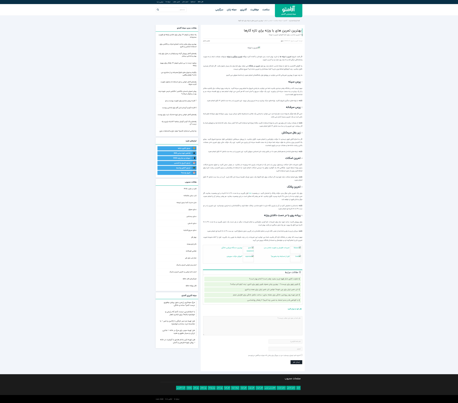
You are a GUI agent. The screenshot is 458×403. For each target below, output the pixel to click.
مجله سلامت (278, 21)
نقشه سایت (159, 399)
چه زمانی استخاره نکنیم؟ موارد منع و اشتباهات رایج (178, 131)
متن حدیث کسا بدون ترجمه (186, 202)
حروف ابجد (235, 388)
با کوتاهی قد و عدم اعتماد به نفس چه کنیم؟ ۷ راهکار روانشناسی (272, 300)
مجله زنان (232, 9)
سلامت (266, 9)
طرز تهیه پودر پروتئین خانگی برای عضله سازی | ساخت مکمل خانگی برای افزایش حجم (265, 295)
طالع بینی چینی (270, 388)
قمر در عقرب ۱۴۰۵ (190, 189)
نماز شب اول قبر (190, 258)
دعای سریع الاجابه (190, 230)
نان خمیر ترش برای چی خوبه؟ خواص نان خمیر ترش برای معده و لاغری (271, 289)
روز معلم (203, 388)
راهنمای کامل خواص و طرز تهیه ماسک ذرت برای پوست (177, 115)
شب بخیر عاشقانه (190, 196)
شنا (250, 193)
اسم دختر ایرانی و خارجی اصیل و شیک (182, 272)
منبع (282, 41)
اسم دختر (185, 2)
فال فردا (227, 388)
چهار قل (193, 237)
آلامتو (285, 21)
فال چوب (251, 388)
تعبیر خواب (176, 2)
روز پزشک (211, 388)
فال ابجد (243, 388)
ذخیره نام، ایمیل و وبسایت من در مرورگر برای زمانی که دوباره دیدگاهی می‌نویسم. (274, 355)
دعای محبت (281, 388)
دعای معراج (192, 209)
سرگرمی (219, 9)
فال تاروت (259, 388)
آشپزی (243, 9)
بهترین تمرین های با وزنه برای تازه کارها (272, 30)
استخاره (193, 2)
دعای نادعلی (192, 223)
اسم (298, 388)
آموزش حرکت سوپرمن (234, 256)
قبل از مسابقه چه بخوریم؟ (280, 256)
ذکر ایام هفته (191, 244)
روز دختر (219, 388)
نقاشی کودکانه (191, 251)
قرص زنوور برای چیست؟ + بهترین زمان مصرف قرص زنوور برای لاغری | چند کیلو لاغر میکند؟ (264, 284)
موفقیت (254, 9)
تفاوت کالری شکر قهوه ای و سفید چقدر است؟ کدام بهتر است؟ (273, 279)
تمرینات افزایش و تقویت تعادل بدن (276, 248)
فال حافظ (200, 2)
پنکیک (189, 388)
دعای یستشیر (191, 216)
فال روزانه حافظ (191, 286)
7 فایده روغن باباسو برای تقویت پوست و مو (180, 101)
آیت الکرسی (181, 388)
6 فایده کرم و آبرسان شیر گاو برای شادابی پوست (179, 108)
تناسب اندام (268, 21)
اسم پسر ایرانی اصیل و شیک (186, 265)
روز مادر (196, 388)
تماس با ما (160, 2)
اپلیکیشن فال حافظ (189, 279)
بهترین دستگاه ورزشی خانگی (231, 248)
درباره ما (168, 2)
